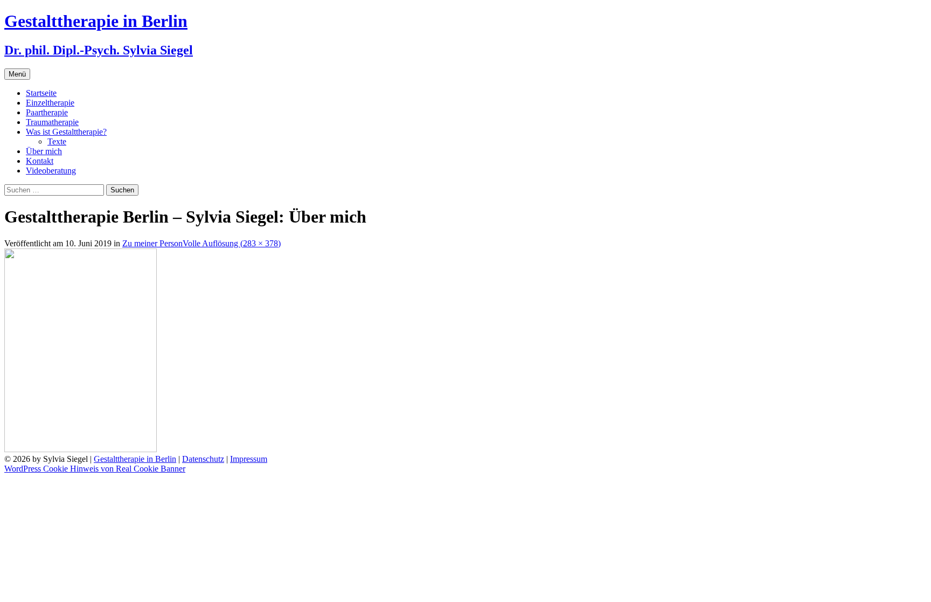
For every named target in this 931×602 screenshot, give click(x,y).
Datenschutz (203, 458)
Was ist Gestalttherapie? (66, 131)
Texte (56, 141)
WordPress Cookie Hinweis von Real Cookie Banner (94, 468)
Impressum (248, 458)
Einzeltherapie (50, 102)
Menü (17, 74)
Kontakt (39, 160)
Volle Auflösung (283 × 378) (232, 243)
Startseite (41, 93)
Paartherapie (47, 112)
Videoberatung (51, 170)
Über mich (44, 151)
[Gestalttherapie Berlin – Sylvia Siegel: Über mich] (80, 449)
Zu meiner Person (152, 243)
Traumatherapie (52, 122)
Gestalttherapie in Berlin (135, 458)
